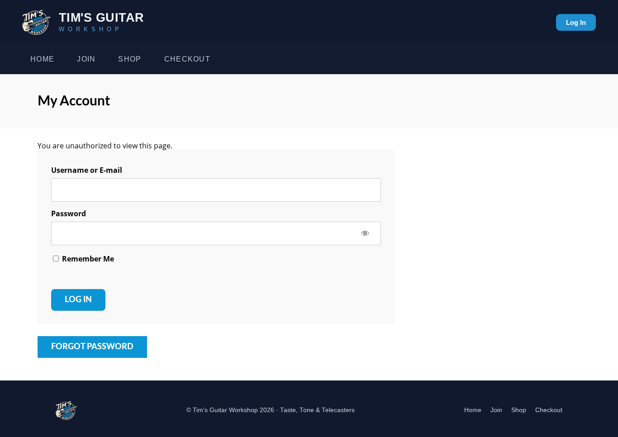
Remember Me (87, 259)
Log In (576, 22)
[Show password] (365, 233)
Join (86, 59)
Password (68, 213)
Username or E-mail (86, 170)
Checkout (187, 59)
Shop (129, 59)
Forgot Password (92, 347)
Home (42, 59)
